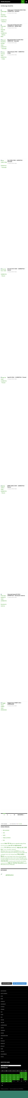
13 (14, 814)
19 (10, 1079)
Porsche (3, 1043)
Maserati (3, 1030)
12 (10, 1077)
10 (2, 1077)
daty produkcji (6, 830)
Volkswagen (4, 1054)
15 (21, 1077)
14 (17, 1077)
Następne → (21, 814)
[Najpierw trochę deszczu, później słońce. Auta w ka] (14, 900)
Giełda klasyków (5, 1)
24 (2, 1081)
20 (14, 1079)
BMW (2, 998)
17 (2, 1079)
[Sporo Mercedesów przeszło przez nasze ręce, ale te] (14, 961)
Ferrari (2, 1009)
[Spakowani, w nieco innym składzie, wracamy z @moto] (14, 880)
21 (17, 1079)
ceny (4, 832)
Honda (2, 1019)
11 (6, 1077)
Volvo (2, 1056)
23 (25, 1079)
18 (6, 1079)
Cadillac (3, 1001)
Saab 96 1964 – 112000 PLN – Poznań (16, 377)
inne (4, 840)
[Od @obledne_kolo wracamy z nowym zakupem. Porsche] (14, 978)
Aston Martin (4, 993)
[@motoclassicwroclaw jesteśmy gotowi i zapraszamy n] (14, 906)
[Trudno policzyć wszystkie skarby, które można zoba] (14, 889)
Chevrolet (3, 1004)
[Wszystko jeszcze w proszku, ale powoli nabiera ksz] (14, 951)
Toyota (2, 1051)
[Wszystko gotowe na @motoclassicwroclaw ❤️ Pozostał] (14, 971)
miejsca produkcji (6, 837)
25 (6, 1081)
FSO (1, 1017)
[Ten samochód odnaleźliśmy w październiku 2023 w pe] (14, 940)
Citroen (2, 1006)
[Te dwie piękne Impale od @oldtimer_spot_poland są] (14, 927)
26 (10, 1081)
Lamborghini (4, 1025)
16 (25, 1077)
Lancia (2, 1027)
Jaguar (2, 1022)
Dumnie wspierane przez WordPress (16, 1088)
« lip (2, 1085)
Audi (2, 996)
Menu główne (26, 1)
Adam (16, 27)
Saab (2, 1048)
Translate (20, 823)
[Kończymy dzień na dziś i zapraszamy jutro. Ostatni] (14, 917)
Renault (3, 1046)
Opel (2, 1038)
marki (4, 835)
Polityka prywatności (5, 1088)
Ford (2, 1014)
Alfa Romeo (3, 990)
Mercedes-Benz (4, 1035)
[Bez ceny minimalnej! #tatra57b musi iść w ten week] (14, 911)
